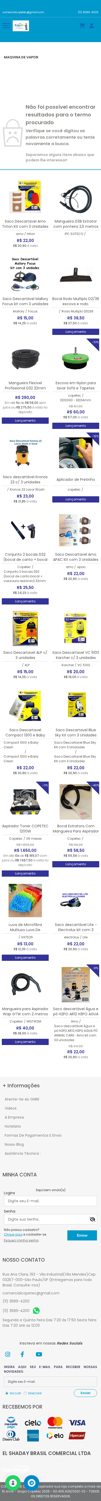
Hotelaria (13, 1126)
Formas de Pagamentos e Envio (33, 1135)
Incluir (15, 1393)
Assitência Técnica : (23, 1153)
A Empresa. (15, 1117)
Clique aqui (13, 1234)
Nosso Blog (14, 1144)
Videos (11, 1108)
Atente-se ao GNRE (22, 1099)
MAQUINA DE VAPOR (21, 57)
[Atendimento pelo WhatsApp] (13, 1483)
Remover (35, 1393)
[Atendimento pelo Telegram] (31, 1483)
